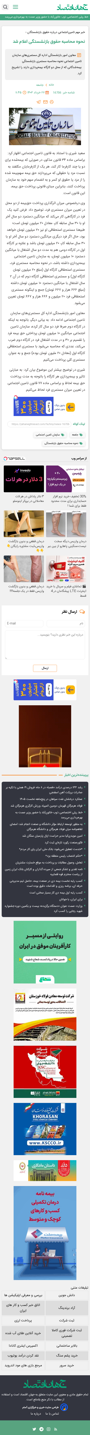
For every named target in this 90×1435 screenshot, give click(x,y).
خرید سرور (67, 1365)
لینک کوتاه (79, 424)
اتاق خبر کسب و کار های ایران (23, 1308)
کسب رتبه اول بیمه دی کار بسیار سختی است (56, 892)
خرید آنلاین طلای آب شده (23, 1333)
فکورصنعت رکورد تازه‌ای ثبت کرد (63, 842)
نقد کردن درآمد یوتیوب (23, 1356)
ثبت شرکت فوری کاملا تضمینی (67, 1333)
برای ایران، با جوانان (70, 899)
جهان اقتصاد (27, 1394)
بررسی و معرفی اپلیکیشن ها (23, 1295)
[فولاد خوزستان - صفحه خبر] (45, 1072)
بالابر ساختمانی (67, 1346)
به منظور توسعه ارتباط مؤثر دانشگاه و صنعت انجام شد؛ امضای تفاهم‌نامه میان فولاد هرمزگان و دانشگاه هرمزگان (46, 17)
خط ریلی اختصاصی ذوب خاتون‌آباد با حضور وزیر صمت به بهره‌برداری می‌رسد (48, 815)
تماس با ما (52, 1413)
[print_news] (52, 102)
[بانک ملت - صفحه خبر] (45, 1170)
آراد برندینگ (66, 1308)
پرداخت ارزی (23, 1320)
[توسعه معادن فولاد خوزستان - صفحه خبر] (45, 1014)
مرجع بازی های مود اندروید (23, 1365)
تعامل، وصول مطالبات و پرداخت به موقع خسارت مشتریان (48, 862)
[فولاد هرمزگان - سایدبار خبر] (45, 736)
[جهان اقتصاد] (72, 7)
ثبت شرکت (66, 1320)
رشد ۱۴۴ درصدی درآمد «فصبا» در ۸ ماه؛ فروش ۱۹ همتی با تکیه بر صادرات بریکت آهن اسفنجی (44, 790)
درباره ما (36, 1413)
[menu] (15, 7)
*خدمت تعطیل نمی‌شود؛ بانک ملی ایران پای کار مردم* (50, 849)
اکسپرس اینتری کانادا (23, 1346)
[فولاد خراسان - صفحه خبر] (45, 1129)
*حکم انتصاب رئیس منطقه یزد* (63, 856)
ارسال (45, 668)
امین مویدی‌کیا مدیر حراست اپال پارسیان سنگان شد (52, 836)
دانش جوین (67, 1295)
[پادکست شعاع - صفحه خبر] (45, 952)
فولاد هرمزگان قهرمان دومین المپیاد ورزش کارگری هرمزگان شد (46, 805)
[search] (5, 7)
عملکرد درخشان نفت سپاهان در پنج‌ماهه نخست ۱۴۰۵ (51, 799)
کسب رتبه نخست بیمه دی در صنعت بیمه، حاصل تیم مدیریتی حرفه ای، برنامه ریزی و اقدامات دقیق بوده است (46, 884)
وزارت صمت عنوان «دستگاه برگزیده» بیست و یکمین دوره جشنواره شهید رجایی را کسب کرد (43, 909)
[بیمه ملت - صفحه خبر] (45, 1233)
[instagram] (48, 1430)
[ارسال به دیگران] (45, 102)
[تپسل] (16, 397)
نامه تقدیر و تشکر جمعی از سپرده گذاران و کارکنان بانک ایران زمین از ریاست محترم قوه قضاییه (43, 872)
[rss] (56, 1430)
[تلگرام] (38, 101)
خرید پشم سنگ (67, 1356)
